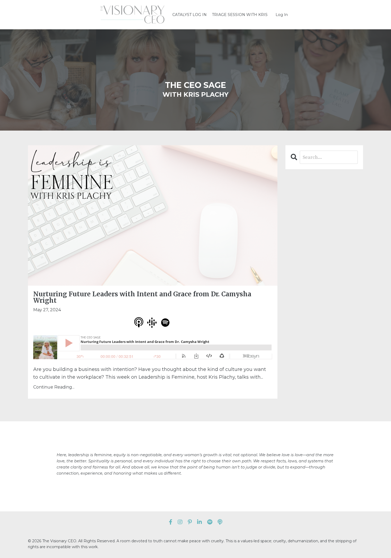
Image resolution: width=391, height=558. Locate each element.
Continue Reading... (53, 387)
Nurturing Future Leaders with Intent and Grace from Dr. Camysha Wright (142, 297)
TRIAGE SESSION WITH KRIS (240, 14)
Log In (282, 14)
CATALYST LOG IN (189, 14)
